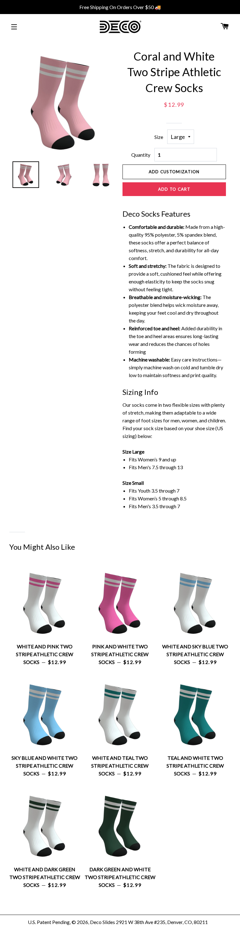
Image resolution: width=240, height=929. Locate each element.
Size (158, 137)
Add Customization (174, 171)
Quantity (140, 155)
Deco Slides (102, 922)
